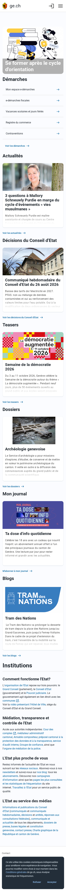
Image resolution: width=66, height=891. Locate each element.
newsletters (9, 772)
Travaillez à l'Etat (22, 787)
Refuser (37, 882)
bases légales (18, 826)
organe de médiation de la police (22, 748)
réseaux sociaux (29, 768)
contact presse (23, 830)
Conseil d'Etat (43, 689)
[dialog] (33, 873)
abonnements (10, 776)
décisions (26, 814)
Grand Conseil (10, 689)
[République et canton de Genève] (5, 6)
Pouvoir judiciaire (36, 693)
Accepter (52, 882)
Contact (6, 853)
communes (9, 700)
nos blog (42, 772)
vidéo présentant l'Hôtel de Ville (28, 704)
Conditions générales (16, 872)
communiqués (18, 811)
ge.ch (15, 5)
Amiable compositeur (25, 737)
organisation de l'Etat (16, 685)
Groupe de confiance (31, 744)
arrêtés (39, 814)
